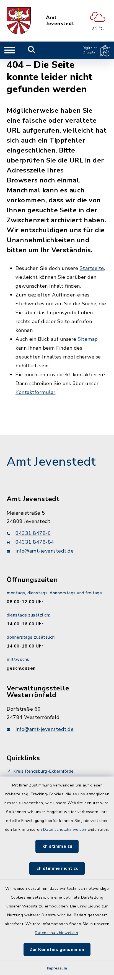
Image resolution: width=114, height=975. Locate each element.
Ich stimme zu (57, 846)
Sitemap (88, 339)
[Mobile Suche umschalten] (32, 50)
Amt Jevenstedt (60, 21)
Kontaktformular (35, 392)
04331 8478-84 (34, 542)
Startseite (92, 268)
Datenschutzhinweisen (64, 829)
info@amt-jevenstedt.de (44, 551)
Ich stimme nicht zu (57, 868)
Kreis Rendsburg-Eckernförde (43, 771)
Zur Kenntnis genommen (57, 949)
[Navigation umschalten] (9, 50)
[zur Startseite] (19, 21)
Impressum (57, 968)
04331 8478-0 (33, 533)
